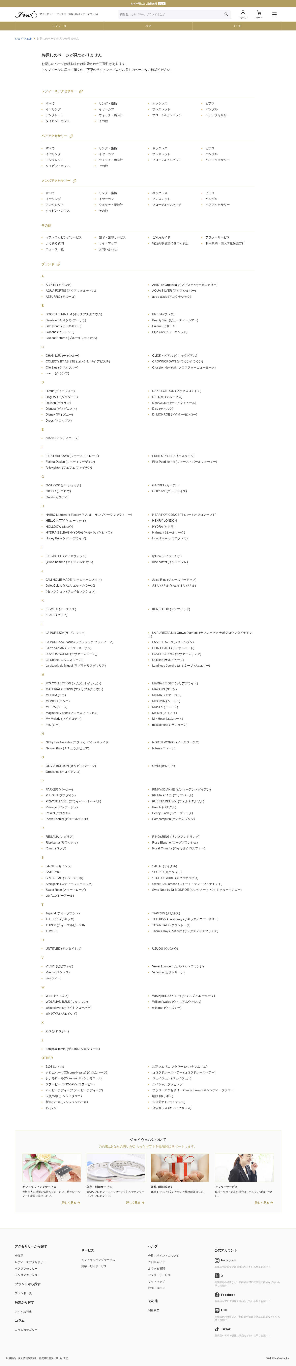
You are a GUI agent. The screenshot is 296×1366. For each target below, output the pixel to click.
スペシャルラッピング (167, 1084)
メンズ (237, 26)
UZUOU (165, 948)
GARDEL (165, 485)
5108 (55, 1066)
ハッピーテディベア (74, 1090)
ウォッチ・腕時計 (111, 115)
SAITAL (164, 866)
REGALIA (59, 836)
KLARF (56, 615)
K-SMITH (61, 609)
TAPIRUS (166, 913)
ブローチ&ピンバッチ (166, 115)
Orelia (163, 766)
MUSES (165, 707)
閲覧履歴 (153, 1310)
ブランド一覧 (23, 1293)
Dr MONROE (174, 414)
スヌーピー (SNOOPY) (70, 1084)
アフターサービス (218, 237)
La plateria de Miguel (76, 665)
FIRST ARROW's (72, 455)
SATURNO (53, 872)
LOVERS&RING (176, 654)
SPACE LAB (64, 878)
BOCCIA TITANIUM (74, 314)
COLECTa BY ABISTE (78, 361)
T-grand (63, 913)
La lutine (168, 659)
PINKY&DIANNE (181, 789)
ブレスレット (161, 109)
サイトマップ (108, 243)
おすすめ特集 (23, 1311)
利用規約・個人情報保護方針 (225, 243)
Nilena (163, 748)
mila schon (169, 724)
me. (53, 724)
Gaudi (57, 497)
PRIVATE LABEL (73, 801)
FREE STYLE (173, 455)
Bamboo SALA (66, 320)
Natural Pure (67, 748)
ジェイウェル (171, 1078)
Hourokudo (170, 538)
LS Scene (64, 659)
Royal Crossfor (178, 848)
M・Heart (167, 718)
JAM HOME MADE (74, 579)
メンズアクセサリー (55, 180)
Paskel (58, 813)
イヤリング (53, 109)
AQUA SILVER (174, 290)
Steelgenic (69, 884)
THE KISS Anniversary (185, 919)
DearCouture (174, 402)
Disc (162, 408)
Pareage (62, 807)
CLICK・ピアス (174, 355)
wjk (61, 1013)
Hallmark (168, 532)
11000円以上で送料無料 (148, 3)
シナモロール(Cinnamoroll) (74, 1078)
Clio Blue (62, 367)
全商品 (19, 1255)
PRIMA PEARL (172, 795)
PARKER (59, 789)
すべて (50, 103)
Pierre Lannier (67, 819)
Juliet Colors (70, 585)
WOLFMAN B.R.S (67, 1001)
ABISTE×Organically (184, 284)
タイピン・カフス (58, 121)
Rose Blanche (175, 842)
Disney (59, 414)
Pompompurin (173, 819)
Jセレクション (70, 591)
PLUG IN (61, 795)
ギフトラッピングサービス (64, 237)
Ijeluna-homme (69, 562)
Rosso (56, 848)
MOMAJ (166, 695)
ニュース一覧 (55, 249)
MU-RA (56, 707)
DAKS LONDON (176, 391)
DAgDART (62, 397)
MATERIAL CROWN (74, 689)
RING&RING (176, 836)
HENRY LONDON (164, 520)
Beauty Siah (175, 320)
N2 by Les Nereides (78, 742)
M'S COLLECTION (73, 683)
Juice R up (174, 579)
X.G (57, 1031)
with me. (166, 1007)
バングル (212, 109)
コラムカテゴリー (26, 1329)
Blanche (60, 332)
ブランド (47, 264)
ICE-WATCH (66, 556)
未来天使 (168, 1102)
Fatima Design (70, 461)
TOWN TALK (171, 925)
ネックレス (159, 103)
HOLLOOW (59, 526)
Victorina (168, 972)
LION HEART (173, 648)
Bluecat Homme (71, 337)
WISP (57, 995)
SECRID (167, 872)
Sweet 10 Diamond (187, 884)
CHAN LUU (62, 355)
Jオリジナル (174, 585)
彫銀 (162, 1096)
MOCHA (56, 695)
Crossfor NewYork (184, 367)
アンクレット (55, 115)
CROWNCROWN (177, 361)
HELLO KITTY (66, 520)
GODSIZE (169, 491)
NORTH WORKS (175, 742)
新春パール (67, 1102)
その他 (103, 121)
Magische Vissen (72, 712)
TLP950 (65, 925)
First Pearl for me (184, 461)
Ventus (58, 972)
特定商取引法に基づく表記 (170, 243)
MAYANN (164, 689)
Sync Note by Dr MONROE (197, 889)
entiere (62, 438)
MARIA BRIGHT (175, 683)
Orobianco (63, 771)
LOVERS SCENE (71, 654)
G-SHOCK (63, 485)
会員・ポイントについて (163, 1255)
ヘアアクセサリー (218, 115)
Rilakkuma (62, 842)
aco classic (171, 296)
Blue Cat (169, 332)
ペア (148, 26)
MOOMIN (166, 701)
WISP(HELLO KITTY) (183, 995)
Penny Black (172, 813)
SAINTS (58, 866)
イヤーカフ (106, 109)
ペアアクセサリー (54, 136)
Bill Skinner (63, 326)
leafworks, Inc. (282, 1358)
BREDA (163, 314)
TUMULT (52, 931)
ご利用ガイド (161, 237)
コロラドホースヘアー (183, 1072)
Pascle (164, 807)
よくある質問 (55, 243)
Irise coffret (170, 562)
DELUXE (167, 397)
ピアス (210, 103)
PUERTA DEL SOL (178, 801)
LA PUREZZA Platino (79, 642)
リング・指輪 (108, 103)
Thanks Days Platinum (185, 931)
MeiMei (164, 712)
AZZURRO (60, 296)
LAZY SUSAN (68, 648)
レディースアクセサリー (59, 91)
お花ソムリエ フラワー (179, 1066)
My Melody (63, 718)
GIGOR (58, 491)
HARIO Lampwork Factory (89, 514)
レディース (59, 26)
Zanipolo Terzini (73, 1049)
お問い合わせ (108, 249)
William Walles (176, 1001)
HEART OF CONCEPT (184, 514)
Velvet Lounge (178, 966)
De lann (58, 402)
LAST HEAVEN (173, 642)
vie (53, 978)
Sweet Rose (66, 889)
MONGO (58, 701)
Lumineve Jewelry (181, 665)
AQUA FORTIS (71, 290)
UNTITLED (63, 948)
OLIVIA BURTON (71, 766)
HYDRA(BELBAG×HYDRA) (79, 532)
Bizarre (164, 326)
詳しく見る (69, 1202)
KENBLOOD (171, 609)
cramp (57, 373)
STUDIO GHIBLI (175, 878)
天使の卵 (64, 1096)
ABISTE (58, 284)
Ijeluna (167, 556)
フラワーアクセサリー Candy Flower (193, 1090)
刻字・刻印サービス (112, 237)
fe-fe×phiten (69, 467)
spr (60, 895)
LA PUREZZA (66, 632)
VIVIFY (59, 966)
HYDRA (163, 526)
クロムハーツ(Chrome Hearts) (76, 1072)
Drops (59, 420)
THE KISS (60, 919)
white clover (68, 1007)
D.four (60, 391)
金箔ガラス (171, 1108)
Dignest (61, 408)
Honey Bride (66, 538)
